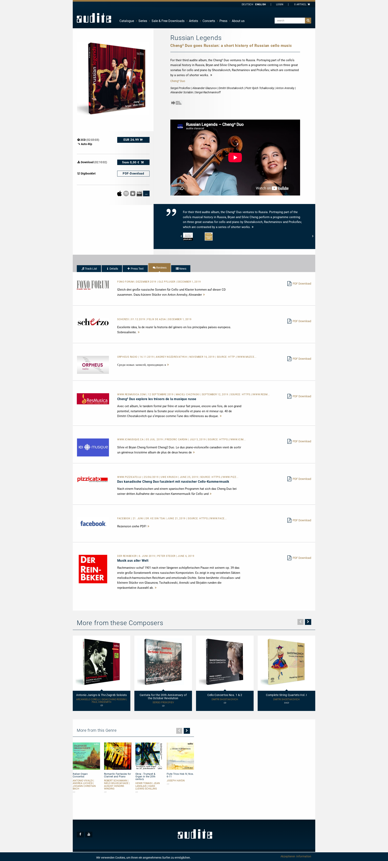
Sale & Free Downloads (168, 21)
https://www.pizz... (225, 477)
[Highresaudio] (139, 193)
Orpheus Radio (127, 356)
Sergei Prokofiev (163, 702)
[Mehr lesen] (204, 294)
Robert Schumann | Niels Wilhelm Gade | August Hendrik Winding (117, 784)
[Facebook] (93, 523)
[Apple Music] (119, 193)
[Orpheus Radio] (93, 364)
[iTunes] (133, 193)
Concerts (208, 21)
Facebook (124, 518)
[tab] (89, 268)
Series (142, 21)
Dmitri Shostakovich (225, 699)
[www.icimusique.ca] (93, 447)
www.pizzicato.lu (129, 477)
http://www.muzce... (242, 356)
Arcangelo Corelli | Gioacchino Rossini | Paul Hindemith (101, 700)
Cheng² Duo (177, 81)
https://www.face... (213, 518)
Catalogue (126, 21)
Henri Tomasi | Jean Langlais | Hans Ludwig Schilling (147, 786)
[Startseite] (94, 18)
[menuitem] (126, 21)
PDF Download (302, 283)
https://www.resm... (256, 394)
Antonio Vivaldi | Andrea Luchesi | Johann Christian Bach (84, 784)
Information (303, 856)
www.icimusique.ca (130, 439)
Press (223, 21)
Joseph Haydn (176, 780)
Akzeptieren (287, 856)
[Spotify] (126, 193)
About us (238, 21)
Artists (193, 21)
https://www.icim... (232, 439)
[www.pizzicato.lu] (93, 479)
